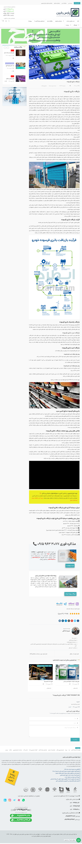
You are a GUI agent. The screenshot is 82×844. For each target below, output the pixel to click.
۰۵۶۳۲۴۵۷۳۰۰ (52, 559)
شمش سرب (59, 644)
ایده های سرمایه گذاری (39, 21)
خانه (78, 21)
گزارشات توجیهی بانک (33, 749)
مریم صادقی (66, 631)
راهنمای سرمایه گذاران (10, 63)
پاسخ (70, 706)
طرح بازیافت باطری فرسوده (47, 644)
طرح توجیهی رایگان (60, 749)
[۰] (3, 21)
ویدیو (7, 749)
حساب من (70, 3)
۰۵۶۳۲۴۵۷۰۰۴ (36, 557)
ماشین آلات (25, 749)
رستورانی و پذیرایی (40, 665)
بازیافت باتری (70, 644)
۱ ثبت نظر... (70, 647)
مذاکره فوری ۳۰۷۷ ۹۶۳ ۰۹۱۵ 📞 (54, 544)
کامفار (34, 644)
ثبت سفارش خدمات (70, 21)
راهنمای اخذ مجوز (51, 749)
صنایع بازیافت (44, 85)
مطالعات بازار (50, 21)
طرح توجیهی (38, 644)
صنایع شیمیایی (72, 665)
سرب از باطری (64, 644)
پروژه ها (30, 21)
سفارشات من (64, 3)
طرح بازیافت (54, 644)
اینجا (48, 554)
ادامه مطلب (75, 688)
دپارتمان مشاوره (57, 3)
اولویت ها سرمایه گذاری (75, 749)
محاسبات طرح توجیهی (17, 749)
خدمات (46, 665)
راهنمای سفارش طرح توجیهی (46, 3)
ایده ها (50, 85)
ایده (69, 749)
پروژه (66, 749)
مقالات (10, 749)
